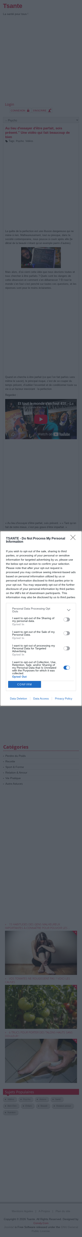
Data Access (41, 698)
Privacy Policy (63, 698)
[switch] (66, 619)
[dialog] (41, 618)
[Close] (74, 538)
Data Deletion (18, 698)
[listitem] (41, 610)
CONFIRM (24, 684)
